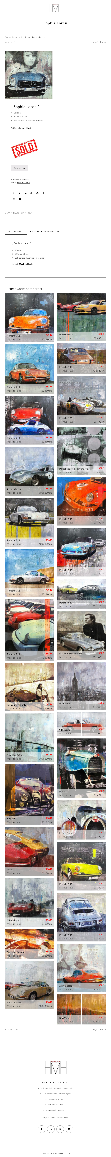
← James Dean (12, 42)
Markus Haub (24, 37)
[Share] (14, 193)
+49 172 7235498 (55, 1105)
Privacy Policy (62, 1118)
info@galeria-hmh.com (55, 1110)
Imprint (46, 1118)
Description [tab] (16, 231)
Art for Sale (10, 37)
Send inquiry (19, 168)
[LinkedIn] (50, 1129)
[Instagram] (69, 1129)
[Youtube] (60, 1129)
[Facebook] (41, 1129)
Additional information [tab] (44, 231)
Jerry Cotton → (98, 42)
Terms (53, 1118)
